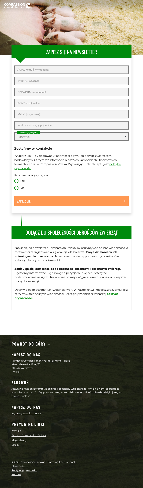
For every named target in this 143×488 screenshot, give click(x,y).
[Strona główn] (18, 6)
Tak (22, 181)
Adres (28, 103)
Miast (28, 114)
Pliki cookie (18, 466)
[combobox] (71, 136)
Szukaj (15, 444)
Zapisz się (24, 201)
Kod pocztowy (34, 125)
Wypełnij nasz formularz (26, 413)
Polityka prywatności (24, 470)
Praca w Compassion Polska (29, 435)
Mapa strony (19, 440)
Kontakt (16, 430)
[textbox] (71, 137)
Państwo (28, 132)
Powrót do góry (29, 344)
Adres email (33, 69)
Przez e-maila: (31, 175)
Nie (22, 187)
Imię (28, 80)
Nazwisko (31, 92)
